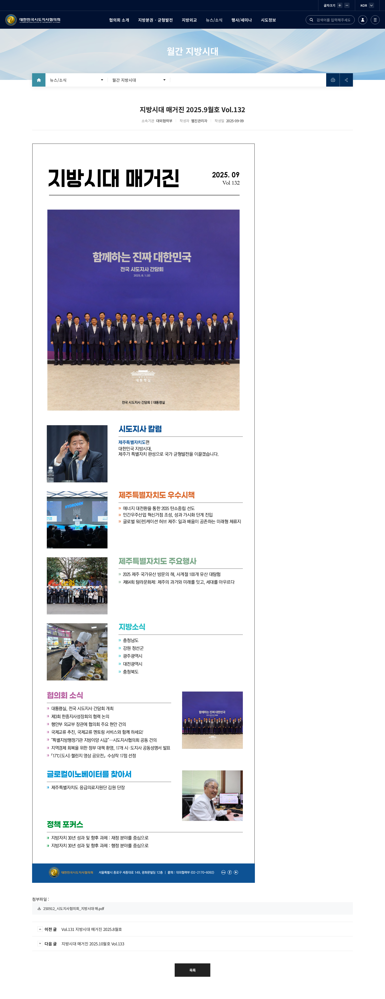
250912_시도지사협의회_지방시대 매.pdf (73, 908)
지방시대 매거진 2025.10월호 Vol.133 (84, 943)
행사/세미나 (241, 20)
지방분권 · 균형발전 (155, 20)
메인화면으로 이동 (38, 80)
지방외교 (189, 20)
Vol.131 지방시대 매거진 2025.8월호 (83, 929)
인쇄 (333, 80)
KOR (363, 5)
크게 (339, 5)
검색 (311, 20)
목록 (192, 970)
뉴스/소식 (214, 20)
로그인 (362, 19)
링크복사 (346, 80)
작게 (347, 5)
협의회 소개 (119, 20)
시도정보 (268, 20)
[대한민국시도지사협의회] (32, 20)
